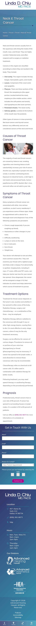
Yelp (11, 522)
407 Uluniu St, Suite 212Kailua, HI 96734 (16, 511)
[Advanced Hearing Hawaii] (18, 562)
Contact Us (18, 481)
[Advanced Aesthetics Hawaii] (18, 573)
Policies (18, 613)
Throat (11, 33)
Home (5, 33)
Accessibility (18, 615)
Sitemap (18, 617)
